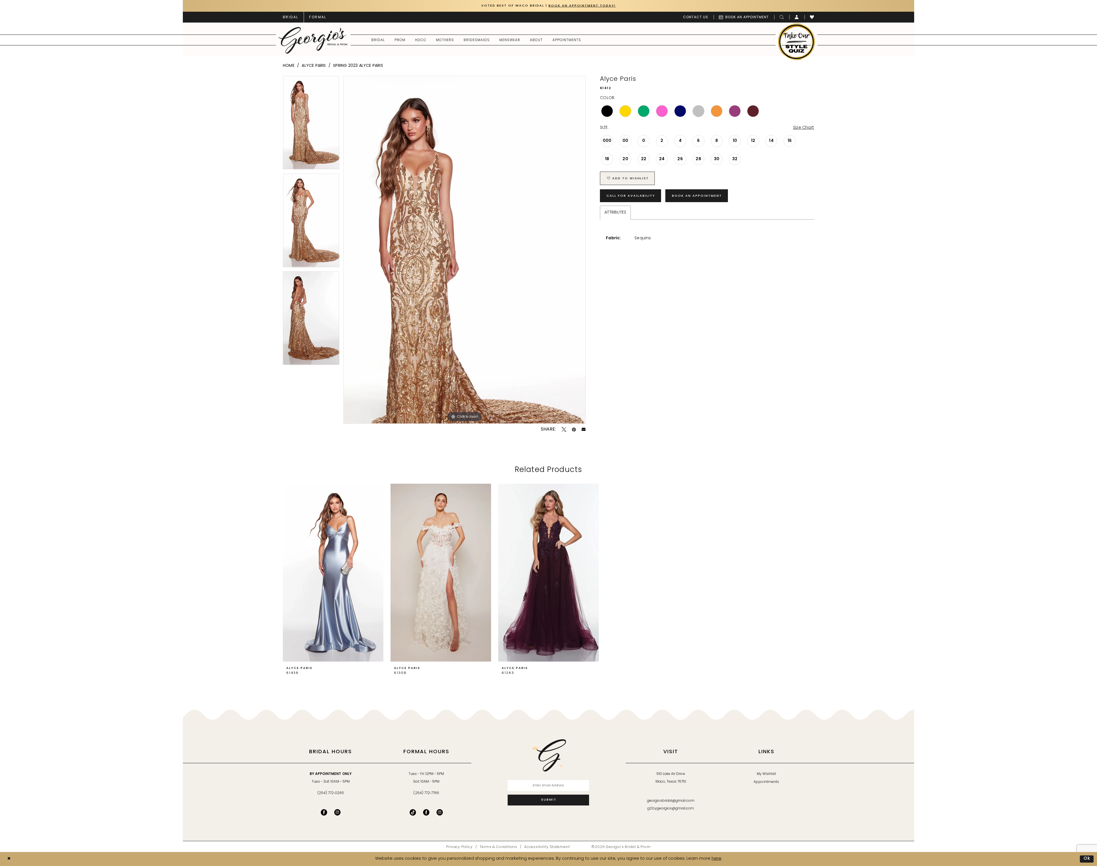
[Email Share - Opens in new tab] (584, 429)
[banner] (313, 40)
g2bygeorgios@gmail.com (670, 808)
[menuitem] (290, 17)
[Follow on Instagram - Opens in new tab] (440, 812)
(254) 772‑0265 (330, 793)
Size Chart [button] (803, 128)
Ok (1087, 859)
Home (289, 66)
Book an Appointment (697, 196)
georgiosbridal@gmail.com (670, 801)
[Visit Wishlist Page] (812, 17)
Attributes (615, 212)
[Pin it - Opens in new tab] (574, 429)
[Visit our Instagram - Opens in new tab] (337, 812)
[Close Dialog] (8, 859)
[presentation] (333, 573)
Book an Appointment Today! (582, 5)
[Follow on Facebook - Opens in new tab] (426, 812)
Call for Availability (630, 196)
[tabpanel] (311, 124)
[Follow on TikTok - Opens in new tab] (413, 812)
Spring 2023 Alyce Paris (358, 66)
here (716, 859)
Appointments (766, 782)
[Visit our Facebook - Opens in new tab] (324, 812)
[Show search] (781, 17)
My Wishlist (766, 774)
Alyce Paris (314, 66)
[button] (796, 17)
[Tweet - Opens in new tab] (564, 429)
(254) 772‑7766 (426, 793)
